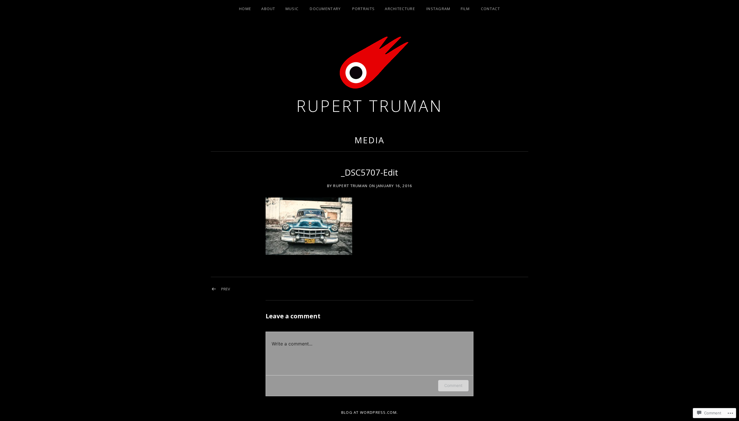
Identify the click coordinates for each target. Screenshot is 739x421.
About (268, 8)
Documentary (325, 8)
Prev (225, 289)
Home (245, 8)
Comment (453, 385)
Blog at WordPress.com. (369, 412)
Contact (490, 8)
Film (465, 8)
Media (369, 140)
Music (292, 8)
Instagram (438, 8)
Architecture (400, 8)
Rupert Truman (369, 105)
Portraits (363, 8)
